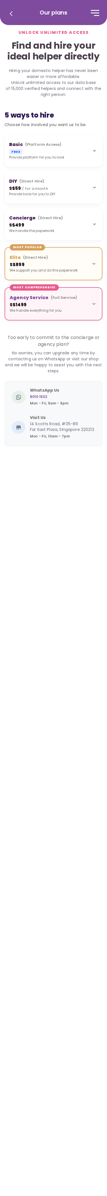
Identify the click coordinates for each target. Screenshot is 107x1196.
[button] (53, 151)
